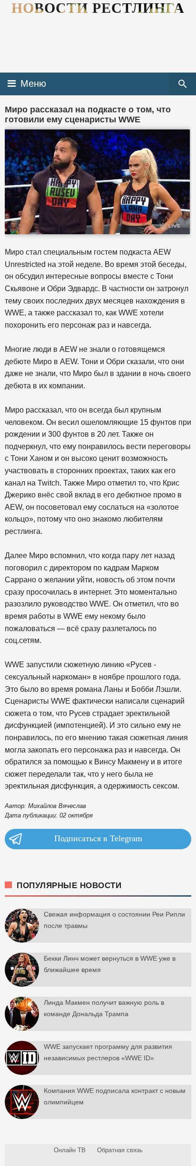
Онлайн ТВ (70, 1150)
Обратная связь (120, 1150)
